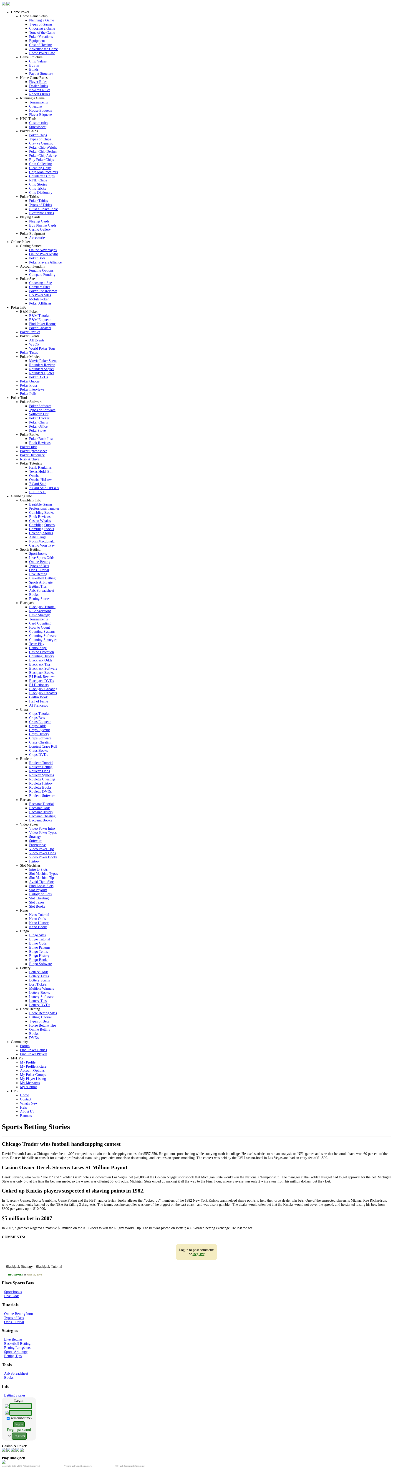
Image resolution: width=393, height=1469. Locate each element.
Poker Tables (38, 201)
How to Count (39, 627)
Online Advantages (43, 250)
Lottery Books (39, 992)
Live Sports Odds (41, 558)
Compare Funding (42, 274)
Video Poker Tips (41, 849)
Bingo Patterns (39, 947)
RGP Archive (29, 459)
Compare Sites (39, 287)
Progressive (37, 845)
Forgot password (19, 1430)
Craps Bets (37, 718)
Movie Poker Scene (43, 361)
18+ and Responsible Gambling (129, 1466)
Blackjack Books (41, 672)
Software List (38, 414)
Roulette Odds (39, 771)
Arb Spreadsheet (16, 1373)
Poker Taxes (29, 352)
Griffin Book (38, 697)
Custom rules (38, 123)
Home (24, 1095)
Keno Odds (37, 919)
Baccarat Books (40, 820)
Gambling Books (41, 512)
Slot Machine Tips (42, 878)
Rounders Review (42, 365)
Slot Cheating (39, 898)
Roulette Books (40, 787)
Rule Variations (40, 611)
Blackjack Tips (39, 664)
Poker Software (40, 406)
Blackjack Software (43, 668)
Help (23, 1107)
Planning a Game (41, 20)
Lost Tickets (38, 984)
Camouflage (38, 648)
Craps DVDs (38, 754)
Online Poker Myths (43, 254)
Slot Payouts (38, 890)
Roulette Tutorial (41, 763)
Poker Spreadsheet (33, 451)
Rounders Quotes (41, 373)
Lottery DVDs (39, 1005)
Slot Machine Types (43, 873)
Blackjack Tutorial (42, 607)
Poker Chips (38, 135)
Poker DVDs (38, 377)
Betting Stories (39, 599)
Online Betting (39, 562)
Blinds (33, 69)
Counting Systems (42, 631)
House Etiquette (40, 110)
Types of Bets (39, 566)
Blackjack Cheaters (43, 693)
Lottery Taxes (39, 976)
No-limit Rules (39, 90)
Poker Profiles (30, 332)
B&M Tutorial (39, 316)
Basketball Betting (42, 578)
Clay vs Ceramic (41, 143)
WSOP (34, 344)
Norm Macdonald (42, 541)
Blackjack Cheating (43, 689)
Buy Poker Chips (41, 160)
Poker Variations (41, 37)
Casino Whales (40, 521)
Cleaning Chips (40, 168)
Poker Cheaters (40, 328)
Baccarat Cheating (42, 816)
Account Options (32, 1070)
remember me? (21, 1418)
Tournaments (38, 102)
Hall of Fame (38, 701)
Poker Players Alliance (45, 262)
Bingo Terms (38, 951)
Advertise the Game (43, 49)
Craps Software (40, 738)
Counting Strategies (43, 640)
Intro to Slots (38, 869)
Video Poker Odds (42, 853)
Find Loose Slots (41, 886)
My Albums (28, 1087)
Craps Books (38, 750)
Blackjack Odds (40, 660)
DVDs (34, 1038)
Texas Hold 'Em (40, 471)
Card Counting (39, 623)
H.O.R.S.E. (37, 492)
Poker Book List (41, 439)
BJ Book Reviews (42, 677)
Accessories (37, 238)
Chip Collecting (40, 164)
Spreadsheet (37, 127)
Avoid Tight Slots (41, 882)
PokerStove (37, 430)
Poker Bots (37, 258)
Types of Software (42, 410)
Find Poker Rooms (42, 324)
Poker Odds (28, 447)
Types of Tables (40, 205)
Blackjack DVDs (41, 681)
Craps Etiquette (40, 722)
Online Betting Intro (18, 1314)
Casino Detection (41, 652)
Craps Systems (39, 730)
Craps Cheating (40, 742)
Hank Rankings (40, 467)
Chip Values (38, 61)
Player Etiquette (40, 114)
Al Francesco (38, 705)
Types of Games (41, 24)
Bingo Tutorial (39, 939)
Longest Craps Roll (43, 746)
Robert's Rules (39, 94)
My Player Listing (33, 1079)
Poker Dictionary (32, 455)
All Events (36, 340)
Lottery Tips (38, 1001)
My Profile (27, 1062)
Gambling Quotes (42, 525)
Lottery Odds (38, 972)
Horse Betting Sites (43, 1013)
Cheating (35, 106)
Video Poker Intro (42, 828)
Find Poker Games (33, 1050)
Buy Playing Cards (42, 225)
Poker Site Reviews (43, 291)
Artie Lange (37, 537)
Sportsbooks (38, 553)
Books (33, 594)
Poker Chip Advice (43, 155)
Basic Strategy (39, 615)
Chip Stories (38, 184)
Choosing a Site (40, 283)
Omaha (34, 476)
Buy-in (34, 65)
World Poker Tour (42, 348)
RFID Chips (38, 180)
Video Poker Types (43, 832)
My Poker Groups (33, 1075)
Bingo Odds (38, 943)
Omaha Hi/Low (40, 480)
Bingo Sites (37, 935)
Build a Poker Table (43, 209)
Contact (25, 1099)
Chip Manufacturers (43, 172)
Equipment (37, 41)
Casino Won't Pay (42, 545)
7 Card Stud (37, 484)
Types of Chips (40, 139)
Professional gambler (44, 508)
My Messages (30, 1083)
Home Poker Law (42, 53)
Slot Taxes (36, 902)
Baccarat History (41, 812)
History (34, 861)
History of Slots (40, 894)
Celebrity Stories (41, 533)
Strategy (35, 837)
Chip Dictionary (40, 192)
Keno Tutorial (39, 915)
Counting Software (42, 636)
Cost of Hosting (40, 45)
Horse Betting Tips (42, 1025)
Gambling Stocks (41, 529)
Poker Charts (38, 422)
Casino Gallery (40, 229)
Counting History (41, 656)
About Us (27, 1111)
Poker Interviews (32, 389)
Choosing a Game (42, 28)
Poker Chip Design (43, 151)
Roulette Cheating (42, 779)
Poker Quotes (30, 381)
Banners (26, 1116)
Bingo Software (40, 964)
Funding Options (41, 270)
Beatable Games (41, 504)
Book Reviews (39, 443)
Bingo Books (38, 960)
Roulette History (41, 783)
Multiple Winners (41, 988)
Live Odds (11, 1296)
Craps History (39, 734)
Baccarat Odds (39, 808)
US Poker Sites (40, 295)
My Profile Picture (33, 1066)
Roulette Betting (41, 767)
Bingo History (39, 956)
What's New (29, 1103)
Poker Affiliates (40, 303)
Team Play (36, 644)
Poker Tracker (39, 418)
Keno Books (38, 927)
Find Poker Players (33, 1054)
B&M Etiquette (40, 320)
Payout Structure (41, 73)
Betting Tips (38, 586)
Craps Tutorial (39, 713)
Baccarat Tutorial (41, 804)
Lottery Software (41, 997)
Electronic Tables (41, 213)
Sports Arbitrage (41, 582)
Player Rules (38, 82)
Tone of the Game (42, 32)
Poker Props (29, 385)
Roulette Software (42, 796)
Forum (25, 1046)
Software (35, 841)
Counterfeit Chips (42, 176)
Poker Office (38, 426)
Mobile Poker (39, 299)
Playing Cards (39, 221)
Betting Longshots (17, 1348)
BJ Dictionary (39, 685)
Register (198, 1254)
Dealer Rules (38, 86)
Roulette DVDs (40, 791)
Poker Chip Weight (43, 147)
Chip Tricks (37, 188)
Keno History (39, 923)
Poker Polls (28, 393)
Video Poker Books (43, 857)
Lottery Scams (39, 980)
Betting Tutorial (40, 1017)
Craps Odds (37, 726)
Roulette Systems (41, 775)
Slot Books (37, 906)
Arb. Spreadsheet (41, 590)
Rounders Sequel (41, 369)
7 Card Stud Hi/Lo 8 (44, 488)
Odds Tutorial (39, 570)
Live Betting (38, 574)
